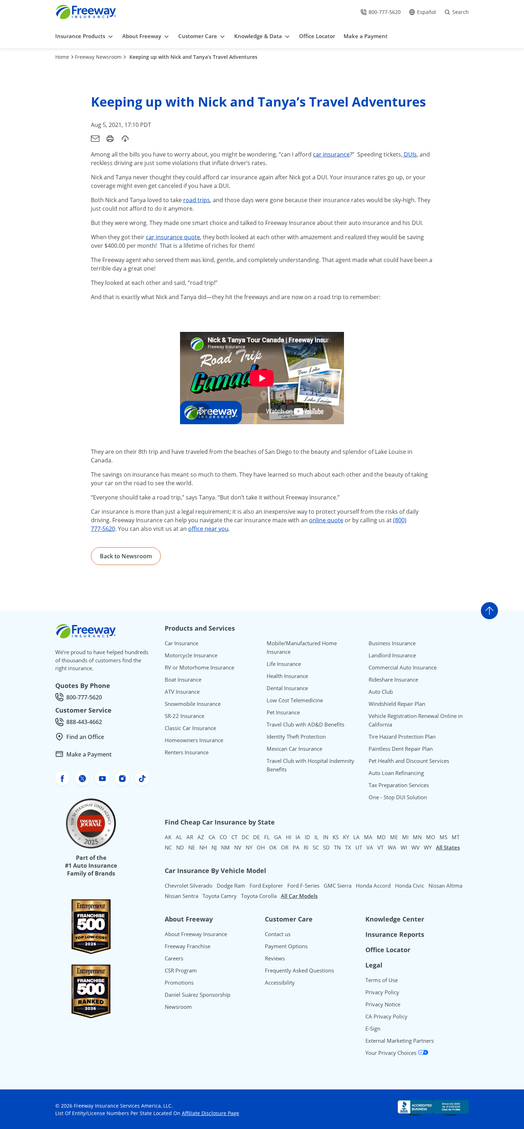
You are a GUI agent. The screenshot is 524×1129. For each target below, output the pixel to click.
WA (392, 847)
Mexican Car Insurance (294, 748)
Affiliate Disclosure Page (210, 1113)
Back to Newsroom (126, 556)
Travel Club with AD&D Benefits (305, 724)
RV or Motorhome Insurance (199, 667)
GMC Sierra (337, 885)
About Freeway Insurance (196, 934)
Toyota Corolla (259, 895)
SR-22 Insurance (184, 715)
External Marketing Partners (399, 1040)
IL (316, 837)
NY (249, 847)
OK (273, 847)
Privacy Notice (382, 1004)
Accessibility (280, 982)
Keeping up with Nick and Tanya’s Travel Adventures (193, 56)
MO (430, 837)
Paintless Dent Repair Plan (401, 748)
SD (326, 847)
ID (307, 837)
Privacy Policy (382, 992)
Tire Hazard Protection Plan (402, 736)
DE (256, 837)
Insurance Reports (394, 934)
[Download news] (125, 138)
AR (189, 837)
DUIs (409, 154)
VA (369, 847)
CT (234, 837)
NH (203, 847)
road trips (196, 200)
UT (358, 847)
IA (298, 837)
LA (356, 837)
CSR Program (181, 970)
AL (179, 837)
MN (417, 837)
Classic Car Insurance (190, 728)
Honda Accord (373, 885)
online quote (326, 520)
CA (212, 837)
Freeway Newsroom (98, 56)
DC (245, 837)
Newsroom (178, 1006)
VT (380, 847)
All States (448, 847)
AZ (200, 837)
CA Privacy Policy (386, 1016)
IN (325, 837)
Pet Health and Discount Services (409, 760)
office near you (208, 529)
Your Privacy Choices (391, 1052)
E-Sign (372, 1028)
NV (237, 847)
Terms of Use (381, 980)
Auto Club (381, 691)
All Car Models (299, 895)
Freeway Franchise (187, 946)
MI (405, 837)
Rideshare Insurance (393, 679)
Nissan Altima (445, 885)
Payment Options (286, 946)
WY (428, 847)
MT (455, 837)
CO (223, 837)
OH (261, 847)
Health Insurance (287, 675)
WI (404, 847)
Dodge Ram (231, 885)
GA (278, 837)
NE (191, 847)
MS (443, 837)
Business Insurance (392, 643)
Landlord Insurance (392, 655)
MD (381, 837)
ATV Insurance (182, 691)
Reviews (275, 958)
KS (336, 837)
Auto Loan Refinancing (396, 772)
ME (394, 837)
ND (180, 847)
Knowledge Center (394, 919)
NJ (214, 847)
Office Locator (387, 949)
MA (368, 837)
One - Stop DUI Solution (398, 797)
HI (288, 837)
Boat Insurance (183, 679)
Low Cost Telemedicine (295, 700)
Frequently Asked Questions (299, 970)
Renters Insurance (187, 752)
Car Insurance (181, 643)
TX (348, 847)
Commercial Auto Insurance (403, 667)
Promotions (179, 982)
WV (415, 847)
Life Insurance (284, 663)
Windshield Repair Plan (397, 703)
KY (346, 837)
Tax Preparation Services (399, 785)
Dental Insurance (287, 688)
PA (296, 847)
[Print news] (110, 138)
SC (316, 847)
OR (284, 847)
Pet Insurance (283, 712)
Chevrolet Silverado (188, 885)
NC (168, 847)
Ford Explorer (266, 885)
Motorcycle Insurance (191, 655)
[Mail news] (95, 138)
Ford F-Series (303, 885)
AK (168, 837)
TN (337, 847)
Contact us (278, 934)
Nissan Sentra (181, 895)
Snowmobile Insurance (193, 703)
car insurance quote (173, 237)
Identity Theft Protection (296, 736)
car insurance (331, 154)
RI (306, 847)
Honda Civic (409, 885)
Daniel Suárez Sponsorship (197, 994)
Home (62, 56)
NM (225, 847)
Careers (174, 958)
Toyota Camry (219, 895)
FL (267, 837)
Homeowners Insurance (194, 740)
